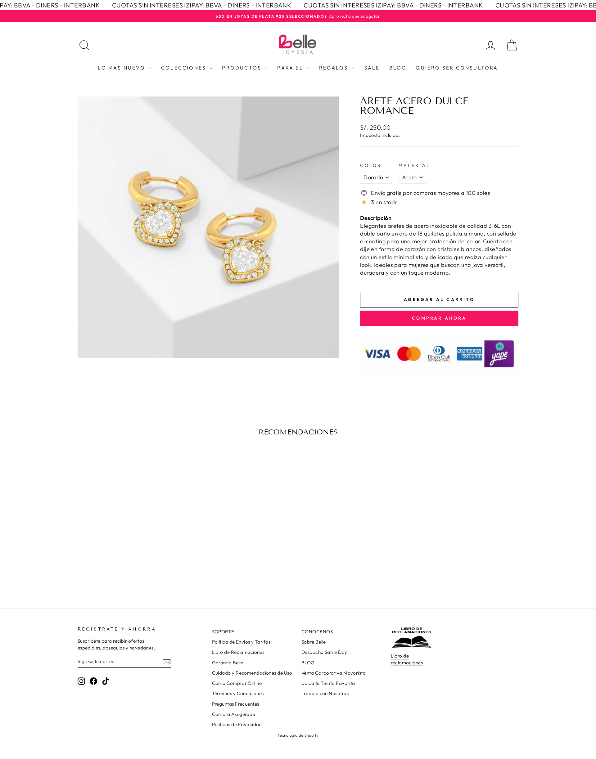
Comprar (130, 550)
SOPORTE (223, 632)
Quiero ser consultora (457, 68)
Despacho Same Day (324, 652)
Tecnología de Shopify (298, 735)
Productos (242, 68)
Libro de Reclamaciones (238, 652)
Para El (291, 68)
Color (371, 165)
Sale (372, 68)
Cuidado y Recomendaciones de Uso (252, 673)
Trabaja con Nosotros (325, 693)
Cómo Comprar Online (237, 683)
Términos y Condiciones (238, 693)
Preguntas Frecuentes (235, 704)
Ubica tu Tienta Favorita (328, 683)
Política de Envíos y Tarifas (241, 642)
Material (415, 165)
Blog (398, 68)
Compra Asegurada (233, 714)
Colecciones (184, 68)
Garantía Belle (227, 663)
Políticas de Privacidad (237, 724)
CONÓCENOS (317, 632)
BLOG (308, 663)
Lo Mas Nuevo (122, 68)
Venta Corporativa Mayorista (333, 673)
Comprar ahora (439, 318)
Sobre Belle (313, 642)
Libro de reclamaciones (407, 659)
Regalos (334, 68)
